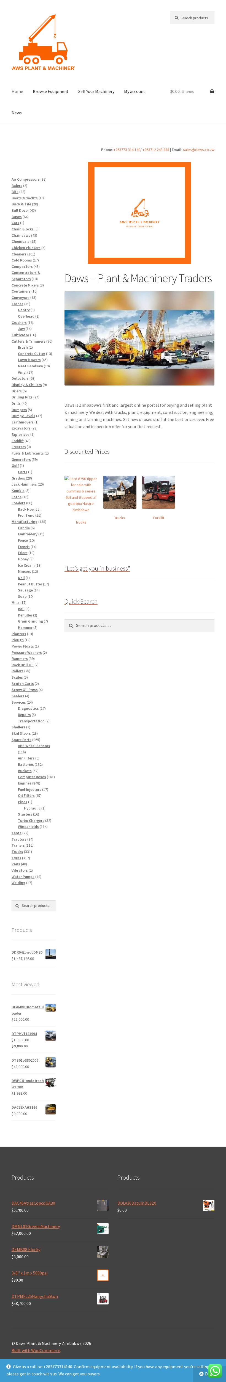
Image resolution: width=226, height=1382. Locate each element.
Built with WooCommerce (36, 1350)
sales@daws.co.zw (198, 149)
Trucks (81, 522)
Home (17, 91)
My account (134, 91)
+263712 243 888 (155, 149)
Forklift (158, 517)
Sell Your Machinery (96, 91)
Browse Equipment (51, 91)
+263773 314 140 (127, 149)
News (17, 112)
